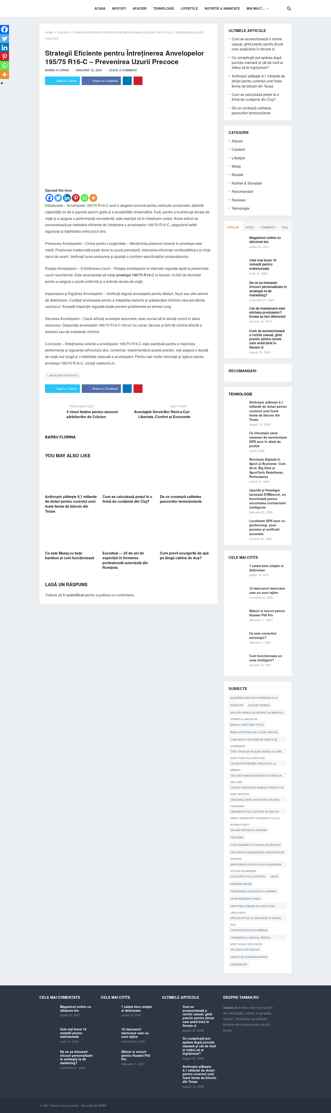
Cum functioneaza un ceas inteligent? (265, 657)
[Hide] (2, 83)
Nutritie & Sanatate (222, 8)
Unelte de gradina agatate (248, 957)
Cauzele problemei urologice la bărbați (253, 764)
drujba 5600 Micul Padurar (248, 830)
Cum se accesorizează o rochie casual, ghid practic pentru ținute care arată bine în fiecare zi (257, 44)
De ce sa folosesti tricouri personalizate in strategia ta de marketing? (268, 288)
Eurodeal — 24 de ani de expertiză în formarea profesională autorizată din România (125, 560)
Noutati (119, 8)
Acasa (99, 8)
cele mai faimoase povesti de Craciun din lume (256, 776)
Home (49, 32)
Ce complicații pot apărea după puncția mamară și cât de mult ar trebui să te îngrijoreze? (257, 62)
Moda (236, 166)
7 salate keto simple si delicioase (266, 567)
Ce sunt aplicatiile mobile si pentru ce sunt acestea (257, 788)
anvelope (236, 705)
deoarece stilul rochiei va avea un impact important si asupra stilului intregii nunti (254, 812)
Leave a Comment (123, 70)
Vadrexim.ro (238, 964)
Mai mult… (256, 8)
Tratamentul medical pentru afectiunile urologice (250, 938)
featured (236, 837)
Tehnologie (163, 8)
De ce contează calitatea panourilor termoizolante (181, 499)
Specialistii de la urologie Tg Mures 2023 (255, 918)
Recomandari (242, 191)
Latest (249, 227)
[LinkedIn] (127, 81)
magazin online (241, 883)
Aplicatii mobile (259, 705)
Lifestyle (189, 8)
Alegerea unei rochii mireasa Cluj (254, 697)
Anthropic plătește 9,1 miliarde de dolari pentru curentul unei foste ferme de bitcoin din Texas (71, 504)
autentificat (75, 594)
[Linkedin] (67, 198)
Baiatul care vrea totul (247, 724)
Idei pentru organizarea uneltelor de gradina (257, 852)
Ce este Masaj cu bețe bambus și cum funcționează (69, 555)
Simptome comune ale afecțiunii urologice (252, 906)
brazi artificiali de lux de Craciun (254, 732)
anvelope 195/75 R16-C (135, 274)
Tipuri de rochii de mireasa (249, 930)
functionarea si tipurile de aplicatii (255, 845)
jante (274, 876)
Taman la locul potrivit (64, 1105)
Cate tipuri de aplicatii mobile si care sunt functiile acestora (256, 752)
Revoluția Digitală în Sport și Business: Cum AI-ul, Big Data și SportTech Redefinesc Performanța (267, 468)
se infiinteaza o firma (245, 898)
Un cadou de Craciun (245, 949)
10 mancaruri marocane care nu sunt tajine (267, 590)
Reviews (239, 200)
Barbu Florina (57, 70)
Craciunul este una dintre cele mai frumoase (254, 800)
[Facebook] (49, 198)
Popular (233, 227)
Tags (284, 227)
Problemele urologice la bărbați (253, 891)
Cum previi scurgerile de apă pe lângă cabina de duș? (184, 555)
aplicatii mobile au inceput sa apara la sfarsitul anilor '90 (256, 713)
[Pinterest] (138, 81)
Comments (268, 227)
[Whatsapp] (84, 198)
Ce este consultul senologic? (262, 635)
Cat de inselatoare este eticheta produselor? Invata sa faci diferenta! (267, 312)
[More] (93, 198)
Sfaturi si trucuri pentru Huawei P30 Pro (267, 612)
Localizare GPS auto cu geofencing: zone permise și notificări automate (267, 527)
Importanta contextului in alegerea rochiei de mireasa (255, 865)
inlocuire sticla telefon (247, 876)
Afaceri (139, 8)
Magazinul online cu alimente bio (265, 239)
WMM (102, 1105)
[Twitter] (58, 198)
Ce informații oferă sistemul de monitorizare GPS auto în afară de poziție (268, 439)
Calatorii (238, 149)
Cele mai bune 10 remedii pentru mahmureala (262, 264)
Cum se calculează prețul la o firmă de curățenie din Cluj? (127, 499)
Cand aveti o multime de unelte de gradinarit (253, 740)
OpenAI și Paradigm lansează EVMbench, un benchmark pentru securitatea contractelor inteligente (267, 499)
